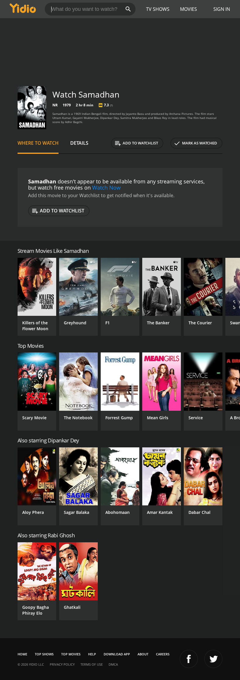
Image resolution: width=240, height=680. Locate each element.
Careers (162, 654)
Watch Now (106, 187)
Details (79, 143)
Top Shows (44, 654)
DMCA (113, 664)
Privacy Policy (62, 664)
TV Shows (157, 9)
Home (22, 654)
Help (92, 654)
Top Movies (70, 654)
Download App (117, 654)
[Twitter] (213, 659)
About (143, 654)
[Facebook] (189, 659)
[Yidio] (22, 9)
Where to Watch (38, 143)
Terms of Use (91, 664)
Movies (188, 9)
